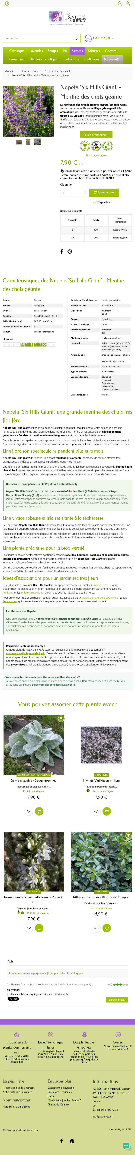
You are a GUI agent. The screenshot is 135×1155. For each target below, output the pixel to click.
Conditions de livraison (61, 1088)
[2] (117, 985)
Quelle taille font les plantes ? (64, 1100)
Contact (118, 1042)
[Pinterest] (70, 252)
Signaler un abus (117, 999)
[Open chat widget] (127, 1147)
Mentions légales (117, 1130)
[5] (126, 985)
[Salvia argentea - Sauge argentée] (34, 745)
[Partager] (61, 252)
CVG (51, 1096)
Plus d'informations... (96, 135)
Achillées (8, 592)
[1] (114, 985)
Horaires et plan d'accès (16, 1106)
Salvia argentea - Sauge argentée (33, 780)
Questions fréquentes (60, 1092)
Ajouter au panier (104, 192)
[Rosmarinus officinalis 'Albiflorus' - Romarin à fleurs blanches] (34, 862)
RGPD (129, 1130)
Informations (105, 1082)
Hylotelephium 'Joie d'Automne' (100, 597)
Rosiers (96, 585)
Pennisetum (10, 601)
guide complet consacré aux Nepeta (53, 684)
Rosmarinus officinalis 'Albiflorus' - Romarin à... (33, 899)
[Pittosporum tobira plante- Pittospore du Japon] (101, 862)
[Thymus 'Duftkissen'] (101, 745)
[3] (120, 985)
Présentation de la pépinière (19, 1088)
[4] (123, 985)
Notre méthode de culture (17, 1092)
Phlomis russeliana (32, 592)
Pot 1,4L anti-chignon (96, 155)
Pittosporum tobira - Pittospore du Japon (101, 897)
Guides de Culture (58, 1104)
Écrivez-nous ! (105, 1117)
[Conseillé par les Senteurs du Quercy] (107, 147)
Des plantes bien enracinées (84, 1044)
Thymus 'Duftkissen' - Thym (101, 780)
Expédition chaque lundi (50, 1044)
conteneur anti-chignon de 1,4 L (25, 653)
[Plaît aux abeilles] (96, 147)
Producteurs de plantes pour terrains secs (17, 1047)
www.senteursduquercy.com (25, 1130)
